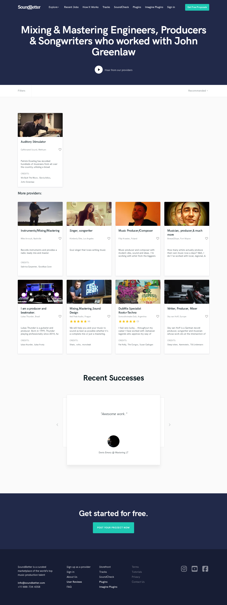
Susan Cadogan (146, 344)
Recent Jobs (71, 7)
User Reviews (74, 582)
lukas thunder (27, 344)
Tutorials (137, 572)
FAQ (69, 587)
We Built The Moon (29, 178)
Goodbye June (45, 267)
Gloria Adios (44, 178)
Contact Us (138, 582)
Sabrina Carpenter (29, 267)
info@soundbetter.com (31, 583)
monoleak (86, 344)
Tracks (106, 7)
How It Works (91, 7)
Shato (72, 344)
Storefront (105, 567)
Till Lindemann (196, 344)
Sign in (171, 7)
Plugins (137, 7)
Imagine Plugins (154, 7)
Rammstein (184, 344)
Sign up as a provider (79, 567)
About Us (72, 577)
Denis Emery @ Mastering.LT (113, 452)
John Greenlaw (27, 182)
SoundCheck (121, 7)
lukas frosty (39, 344)
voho (78, 344)
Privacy (136, 577)
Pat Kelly (122, 344)
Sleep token (172, 344)
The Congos (133, 344)
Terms (135, 567)
